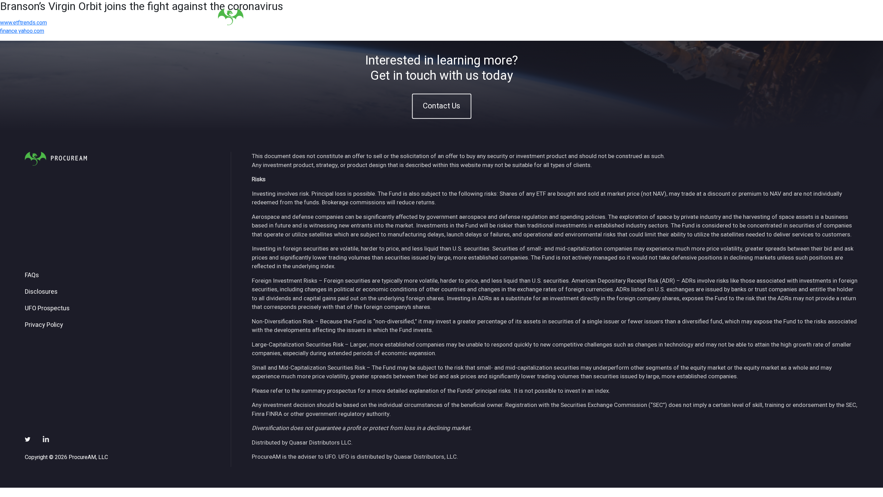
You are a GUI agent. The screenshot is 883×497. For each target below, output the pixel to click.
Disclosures (41, 292)
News (581, 16)
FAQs (32, 275)
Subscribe (613, 16)
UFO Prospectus (47, 308)
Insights (551, 16)
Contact (649, 16)
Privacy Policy (44, 325)
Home (470, 16)
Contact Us (441, 105)
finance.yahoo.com (22, 31)
